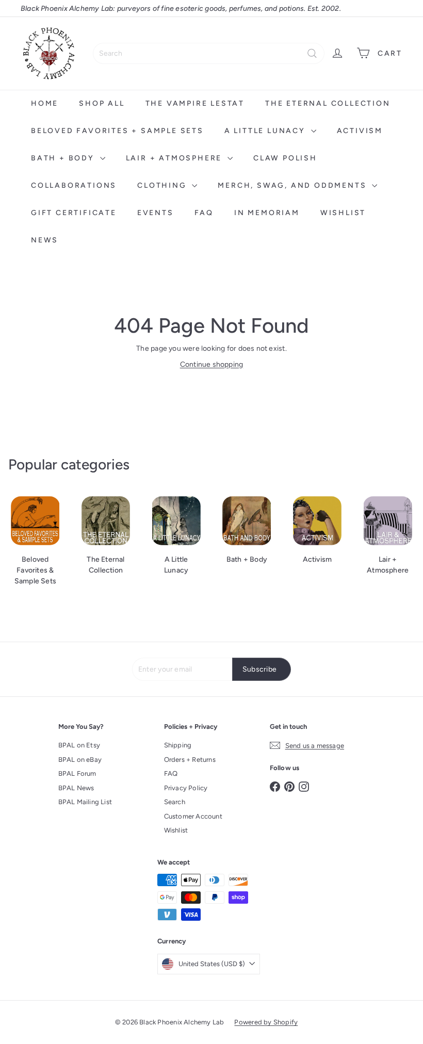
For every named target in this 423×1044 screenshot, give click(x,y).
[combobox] (208, 53)
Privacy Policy (186, 788)
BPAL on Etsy (79, 745)
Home (44, 103)
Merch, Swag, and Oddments (293, 185)
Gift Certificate (74, 212)
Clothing (163, 185)
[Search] (312, 53)
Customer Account (193, 816)
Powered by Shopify (266, 1022)
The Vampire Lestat (195, 103)
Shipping (178, 745)
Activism (360, 130)
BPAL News (76, 788)
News (44, 240)
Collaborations (74, 185)
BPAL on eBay (80, 759)
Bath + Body (64, 158)
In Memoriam (267, 212)
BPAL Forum (77, 773)
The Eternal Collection (328, 103)
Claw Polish (285, 158)
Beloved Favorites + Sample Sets (117, 130)
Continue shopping (211, 364)
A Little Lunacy (266, 130)
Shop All (101, 103)
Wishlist (343, 212)
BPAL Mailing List (85, 802)
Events (155, 212)
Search (174, 802)
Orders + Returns (190, 759)
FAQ (204, 212)
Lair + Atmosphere (175, 158)
